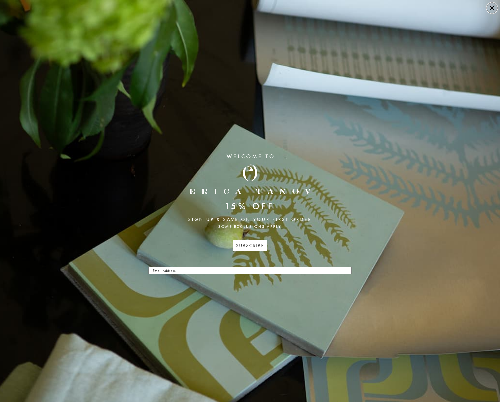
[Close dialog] (492, 8)
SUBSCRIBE (250, 245)
